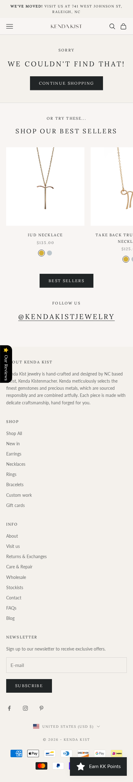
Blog (10, 618)
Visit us (13, 546)
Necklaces (15, 464)
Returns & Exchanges (26, 556)
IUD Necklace (45, 235)
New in (13, 443)
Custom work (19, 495)
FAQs (11, 608)
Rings (11, 474)
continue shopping (66, 83)
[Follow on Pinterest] (41, 708)
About (12, 536)
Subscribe (29, 685)
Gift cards (15, 505)
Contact (13, 597)
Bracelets (15, 484)
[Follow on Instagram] (25, 708)
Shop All (14, 433)
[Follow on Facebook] (9, 708)
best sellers (66, 280)
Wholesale (16, 577)
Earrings (13, 453)
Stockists (14, 587)
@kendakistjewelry (66, 316)
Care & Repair (19, 566)
